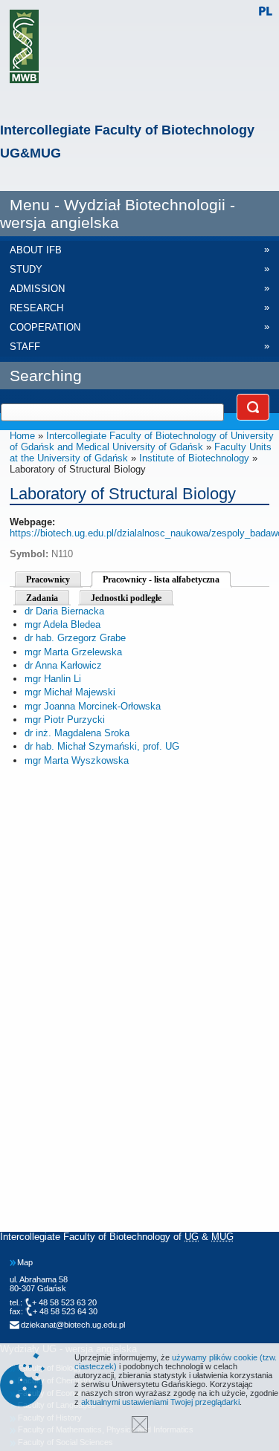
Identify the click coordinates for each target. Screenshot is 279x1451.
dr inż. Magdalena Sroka (77, 733)
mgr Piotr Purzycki (65, 719)
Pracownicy (48, 579)
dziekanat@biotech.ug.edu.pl (73, 1324)
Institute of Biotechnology (194, 458)
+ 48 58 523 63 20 (64, 1302)
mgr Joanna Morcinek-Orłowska (93, 706)
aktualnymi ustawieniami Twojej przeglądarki (160, 1402)
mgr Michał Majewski (70, 692)
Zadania (42, 598)
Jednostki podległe (126, 598)
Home (22, 435)
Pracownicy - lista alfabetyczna (161, 579)
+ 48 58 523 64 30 (65, 1311)
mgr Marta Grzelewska (73, 652)
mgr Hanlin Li (53, 678)
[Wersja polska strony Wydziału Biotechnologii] (265, 12)
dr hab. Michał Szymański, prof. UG (102, 746)
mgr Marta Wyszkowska (77, 760)
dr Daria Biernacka (64, 611)
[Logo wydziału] (24, 46)
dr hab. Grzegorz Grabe (75, 637)
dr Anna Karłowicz (63, 665)
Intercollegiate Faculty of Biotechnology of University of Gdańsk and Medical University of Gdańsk (142, 441)
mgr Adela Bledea (62, 624)
